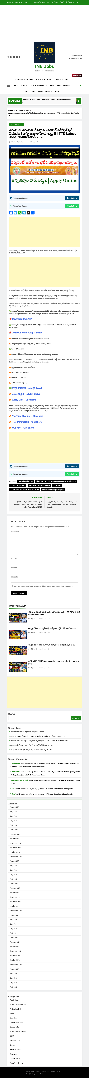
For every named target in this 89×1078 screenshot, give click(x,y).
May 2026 (13, 821)
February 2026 (15, 834)
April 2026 (13, 825)
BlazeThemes (40, 1074)
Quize (26, 91)
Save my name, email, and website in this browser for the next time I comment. (43, 586)
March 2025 (14, 884)
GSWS (57, 91)
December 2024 (15, 897)
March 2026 (14, 830)
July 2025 (13, 866)
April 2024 (13, 933)
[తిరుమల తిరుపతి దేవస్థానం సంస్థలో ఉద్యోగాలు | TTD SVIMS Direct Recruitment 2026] (72, 102)
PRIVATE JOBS (15, 1049)
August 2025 (14, 861)
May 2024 (13, 929)
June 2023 (13, 978)
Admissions (14, 1000)
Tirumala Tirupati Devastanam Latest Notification (56, 481)
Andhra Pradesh (16, 125)
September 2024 (16, 911)
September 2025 (16, 857)
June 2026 (13, 816)
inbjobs (13, 142)
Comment (15, 531)
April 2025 (13, 879)
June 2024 (13, 924)
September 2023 (16, 965)
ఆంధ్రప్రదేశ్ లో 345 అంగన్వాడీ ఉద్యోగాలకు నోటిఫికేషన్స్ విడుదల (51, 645)
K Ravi (12, 788)
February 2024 (15, 942)
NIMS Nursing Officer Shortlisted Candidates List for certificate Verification (35, 99)
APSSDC (13, 1013)
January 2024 (14, 947)
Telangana (13, 1054)
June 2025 (13, 870)
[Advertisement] (44, 25)
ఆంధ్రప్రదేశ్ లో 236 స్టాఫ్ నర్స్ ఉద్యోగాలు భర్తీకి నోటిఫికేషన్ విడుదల (52, 628)
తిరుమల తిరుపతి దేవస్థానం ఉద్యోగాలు (53, 489)
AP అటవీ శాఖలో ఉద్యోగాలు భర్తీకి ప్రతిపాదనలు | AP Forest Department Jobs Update (45, 788)
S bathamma (15, 763)
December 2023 (15, 951)
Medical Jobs (62, 80)
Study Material (37, 85)
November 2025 (15, 848)
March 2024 (14, 938)
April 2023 (13, 987)
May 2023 (13, 983)
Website (14, 576)
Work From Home (16, 1063)
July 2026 (13, 812)
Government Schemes (42, 91)
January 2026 (14, 839)
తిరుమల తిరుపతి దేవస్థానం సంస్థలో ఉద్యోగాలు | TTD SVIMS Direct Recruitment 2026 (39, 741)
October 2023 (15, 960)
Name (14, 558)
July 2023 (13, 974)
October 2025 (15, 852)
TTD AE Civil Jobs (17, 485)
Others (12, 1045)
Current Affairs (15, 1027)
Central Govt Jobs (24, 80)
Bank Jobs (13, 1018)
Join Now (73, 198)
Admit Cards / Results (60, 85)
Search (11, 714)
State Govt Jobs (43, 80)
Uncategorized (15, 1058)
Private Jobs (19, 85)
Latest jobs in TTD (25, 481)
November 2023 (15, 956)
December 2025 (15, 843)
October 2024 (15, 906)
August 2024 (14, 915)
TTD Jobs (57, 485)
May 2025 (13, 875)
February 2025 (15, 888)
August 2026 (14, 807)
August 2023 (14, 969)
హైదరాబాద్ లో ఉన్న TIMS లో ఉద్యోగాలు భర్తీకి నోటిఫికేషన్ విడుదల (53, 2)
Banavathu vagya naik (19, 780)
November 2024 (15, 902)
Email (14, 567)
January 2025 (14, 893)
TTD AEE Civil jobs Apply (39, 485)
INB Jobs (44, 66)
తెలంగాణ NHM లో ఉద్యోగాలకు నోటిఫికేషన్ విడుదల (27, 732)
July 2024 (13, 920)
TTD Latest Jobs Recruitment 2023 (24, 489)
